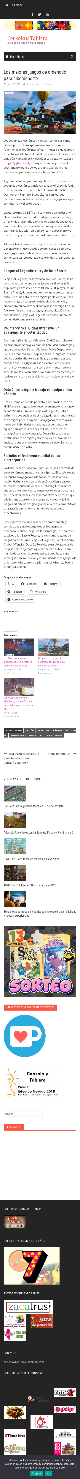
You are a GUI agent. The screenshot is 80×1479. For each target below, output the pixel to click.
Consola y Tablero (27, 38)
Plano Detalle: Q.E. (59, 754)
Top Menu (16, 5)
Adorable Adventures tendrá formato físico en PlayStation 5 (38, 832)
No (48, 1473)
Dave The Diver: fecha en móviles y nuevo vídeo (32, 859)
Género (57, 730)
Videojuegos (54, 735)
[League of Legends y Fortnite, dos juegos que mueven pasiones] (53, 647)
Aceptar (36, 1473)
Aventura (43, 730)
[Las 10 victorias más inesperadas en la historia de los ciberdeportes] (19, 647)
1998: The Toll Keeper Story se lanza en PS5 (30, 885)
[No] (75, 1467)
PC (41, 735)
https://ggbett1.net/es (18, 163)
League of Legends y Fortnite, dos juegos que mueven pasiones (52, 661)
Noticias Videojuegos (23, 735)
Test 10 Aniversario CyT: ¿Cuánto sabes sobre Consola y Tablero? (21, 758)
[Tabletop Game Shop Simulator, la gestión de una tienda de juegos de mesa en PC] (19, 687)
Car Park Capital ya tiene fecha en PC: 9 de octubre (34, 806)
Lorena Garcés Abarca (39, 84)
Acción (30, 730)
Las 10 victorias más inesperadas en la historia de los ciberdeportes (18, 661)
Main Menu (17, 56)
